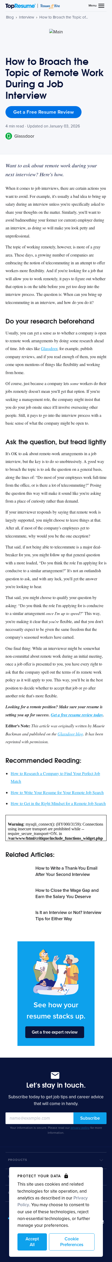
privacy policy (80, 1128)
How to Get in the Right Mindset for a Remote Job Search (58, 803)
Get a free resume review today (77, 715)
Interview (26, 17)
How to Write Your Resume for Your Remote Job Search (57, 792)
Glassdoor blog (70, 733)
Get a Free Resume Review (43, 112)
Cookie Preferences (71, 1241)
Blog (10, 17)
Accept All (32, 1241)
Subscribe (90, 1118)
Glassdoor (23, 136)
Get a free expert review (55, 1032)
